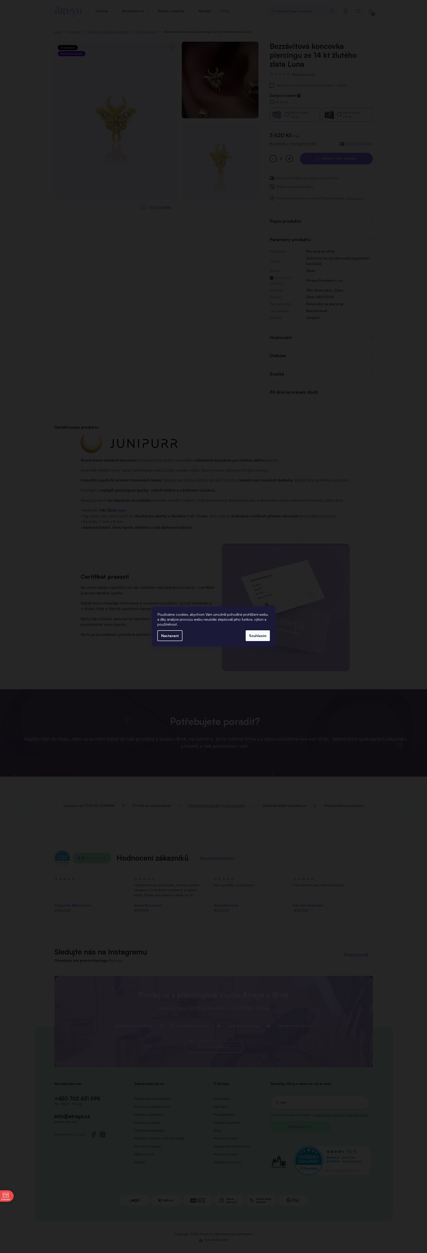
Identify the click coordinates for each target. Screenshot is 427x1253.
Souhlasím (258, 635)
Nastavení (170, 635)
